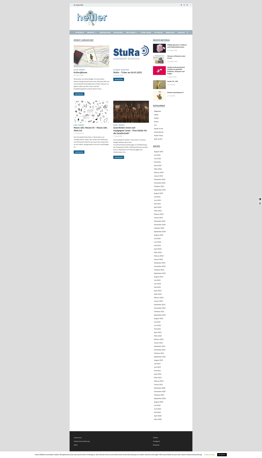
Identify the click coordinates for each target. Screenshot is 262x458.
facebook (156, 445)
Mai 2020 (157, 412)
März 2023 (158, 294)
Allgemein (116, 70)
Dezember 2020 (159, 388)
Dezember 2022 (159, 304)
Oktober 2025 (159, 186)
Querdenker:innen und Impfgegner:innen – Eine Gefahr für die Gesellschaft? (130, 130)
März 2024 (158, 252)
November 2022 (159, 308)
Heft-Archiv (131, 32)
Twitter (155, 437)
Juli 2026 (157, 155)
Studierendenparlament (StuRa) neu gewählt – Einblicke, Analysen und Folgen (176, 70)
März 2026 (158, 169)
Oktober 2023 (159, 270)
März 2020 (158, 419)
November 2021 (159, 350)
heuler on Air (105, 32)
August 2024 (158, 235)
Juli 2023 (157, 280)
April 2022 (157, 332)
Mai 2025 (157, 204)
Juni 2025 (157, 200)
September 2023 (160, 273)
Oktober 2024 (159, 228)
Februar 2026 (159, 172)
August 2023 (158, 277)
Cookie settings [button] (209, 454)
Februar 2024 (159, 256)
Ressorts (90, 32)
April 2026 (157, 165)
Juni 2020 (157, 409)
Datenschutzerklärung (82, 441)
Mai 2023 (157, 287)
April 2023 (157, 291)
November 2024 (159, 224)
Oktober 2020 (159, 395)
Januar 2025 (158, 218)
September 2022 (160, 315)
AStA (75, 445)
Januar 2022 (158, 343)
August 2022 (158, 318)
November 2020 (159, 391)
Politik (115, 125)
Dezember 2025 (159, 179)
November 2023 (159, 266)
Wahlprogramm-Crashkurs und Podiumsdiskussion (177, 46)
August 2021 (158, 360)
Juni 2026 (157, 158)
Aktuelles (158, 32)
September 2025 (160, 190)
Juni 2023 (157, 284)
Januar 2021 (158, 384)
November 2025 (159, 183)
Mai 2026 (157, 162)
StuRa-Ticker (146, 32)
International (158, 132)
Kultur (76, 70)
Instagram (156, 441)
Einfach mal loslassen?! (175, 92)
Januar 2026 (158, 176)
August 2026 (158, 151)
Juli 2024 (157, 238)
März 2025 (158, 211)
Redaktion (170, 32)
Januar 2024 (158, 259)
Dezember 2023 (159, 263)
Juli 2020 (157, 405)
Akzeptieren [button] (222, 454)
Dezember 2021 (159, 346)
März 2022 (158, 336)
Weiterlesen (78, 93)
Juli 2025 (157, 197)
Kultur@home (80, 72)
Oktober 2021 (159, 353)
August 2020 (158, 402)
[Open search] (187, 32)
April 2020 (157, 416)
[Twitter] (181, 5)
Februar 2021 (159, 381)
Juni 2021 (157, 367)
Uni (155, 125)
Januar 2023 (158, 301)
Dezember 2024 (159, 221)
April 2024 (157, 249)
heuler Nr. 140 (172, 81)
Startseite (79, 32)
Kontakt (181, 32)
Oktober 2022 (159, 311)
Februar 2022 (159, 339)
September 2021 (160, 357)
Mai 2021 (157, 370)
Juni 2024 (157, 242)
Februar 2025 (159, 214)
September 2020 (160, 398)
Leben (75, 125)
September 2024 (160, 231)
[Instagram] (184, 5)
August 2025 (158, 193)
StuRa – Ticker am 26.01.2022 (127, 72)
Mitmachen (118, 32)
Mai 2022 (157, 329)
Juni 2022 (157, 325)
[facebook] (187, 5)
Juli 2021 (157, 364)
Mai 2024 (157, 245)
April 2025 (157, 207)
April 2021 (157, 374)
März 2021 (158, 377)
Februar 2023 (159, 297)
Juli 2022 (157, 322)
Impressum (78, 437)
